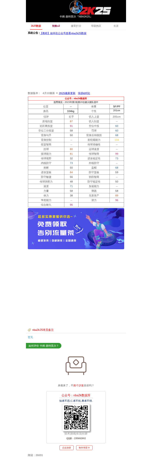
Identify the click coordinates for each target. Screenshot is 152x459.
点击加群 (66, 447)
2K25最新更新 (67, 93)
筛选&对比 (84, 93)
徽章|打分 (76, 25)
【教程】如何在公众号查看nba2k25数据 (63, 32)
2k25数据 (36, 25)
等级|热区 (96, 25)
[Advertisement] (76, 63)
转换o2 (56, 25)
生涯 (116, 25)
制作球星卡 (84, 447)
